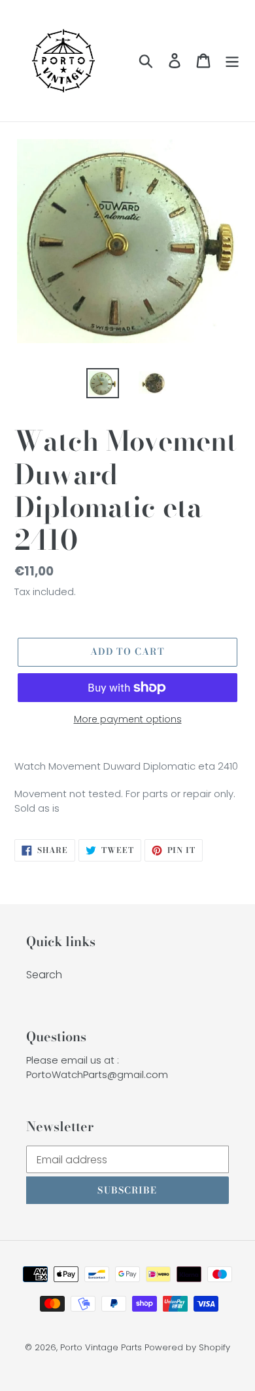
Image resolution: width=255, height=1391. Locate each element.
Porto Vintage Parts (101, 1347)
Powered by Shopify (187, 1347)
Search (44, 974)
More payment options (128, 719)
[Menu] (232, 60)
